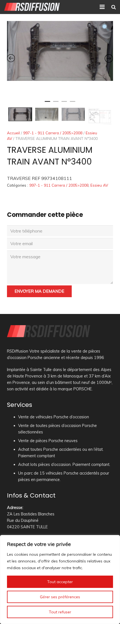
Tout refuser (60, 611)
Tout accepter (60, 581)
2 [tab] (56, 104)
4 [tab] (72, 104)
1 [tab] (47, 104)
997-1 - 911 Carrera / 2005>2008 (52, 132)
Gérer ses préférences (60, 596)
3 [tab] (64, 104)
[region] (60, 579)
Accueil (13, 132)
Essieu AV (99, 185)
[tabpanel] (60, 51)
